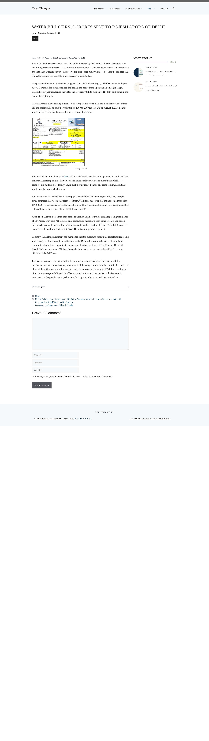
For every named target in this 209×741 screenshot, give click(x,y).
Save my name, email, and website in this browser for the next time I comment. (74, 376)
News (150, 8)
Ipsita (34, 33)
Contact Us (164, 8)
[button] (173, 8)
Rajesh (65, 176)
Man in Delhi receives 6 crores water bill (52, 299)
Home (34, 58)
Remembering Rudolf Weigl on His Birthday (54, 302)
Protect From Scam (132, 8)
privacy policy (83, 419)
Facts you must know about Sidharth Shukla (54, 305)
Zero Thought (41, 8)
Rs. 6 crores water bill (111, 299)
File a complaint (114, 8)
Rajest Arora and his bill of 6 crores (86, 299)
